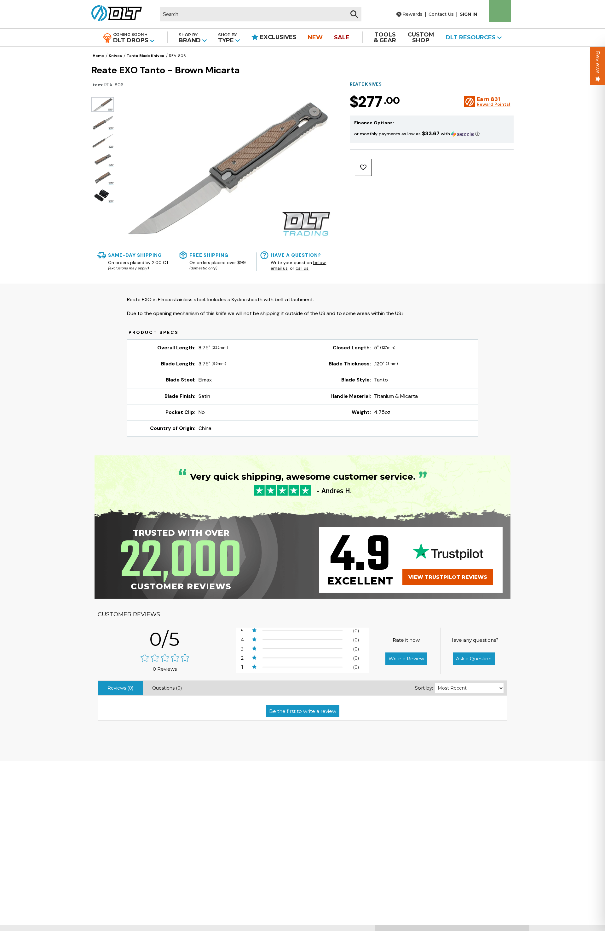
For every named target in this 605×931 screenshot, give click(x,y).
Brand (190, 38)
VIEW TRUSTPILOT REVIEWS (447, 577)
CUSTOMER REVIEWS (129, 614)
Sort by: (424, 688)
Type (227, 38)
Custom (421, 37)
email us (279, 268)
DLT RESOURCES (471, 37)
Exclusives (277, 37)
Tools (385, 37)
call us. (302, 268)
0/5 (164, 639)
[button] (431, 134)
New (315, 37)
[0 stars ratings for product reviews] (165, 658)
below (319, 262)
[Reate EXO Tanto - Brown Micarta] (102, 104)
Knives (115, 55)
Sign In (468, 14)
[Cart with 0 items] (500, 11)
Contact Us (441, 14)
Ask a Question (474, 659)
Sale (341, 37)
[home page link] (114, 14)
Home (98, 55)
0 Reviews (165, 669)
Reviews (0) (120, 688)
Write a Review (406, 659)
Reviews (598, 62)
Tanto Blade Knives (145, 55)
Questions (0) (167, 688)
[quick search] (354, 14)
